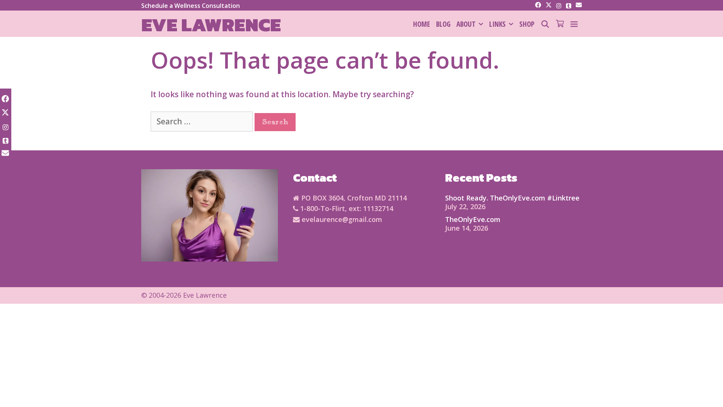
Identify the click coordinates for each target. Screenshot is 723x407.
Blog (443, 24)
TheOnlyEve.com (472, 219)
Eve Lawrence (211, 25)
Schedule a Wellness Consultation (190, 6)
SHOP (526, 24)
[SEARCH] (544, 24)
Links (497, 24)
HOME (421, 24)
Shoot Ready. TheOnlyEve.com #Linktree (512, 197)
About (466, 24)
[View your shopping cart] (560, 24)
